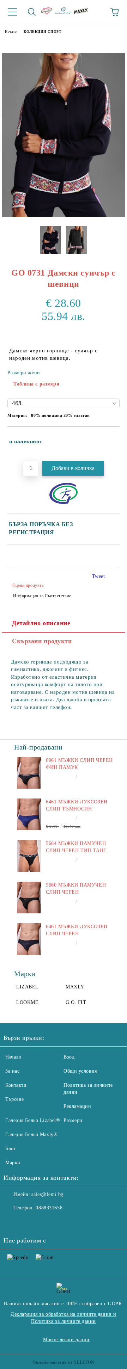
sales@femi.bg (47, 1194)
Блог (10, 1148)
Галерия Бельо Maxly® (31, 1134)
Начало (11, 31)
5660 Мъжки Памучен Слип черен (76, 888)
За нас (12, 1071)
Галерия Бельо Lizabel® (32, 1120)
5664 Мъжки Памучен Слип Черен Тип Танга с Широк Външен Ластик (77, 847)
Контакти (15, 1085)
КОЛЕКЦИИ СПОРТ (42, 31)
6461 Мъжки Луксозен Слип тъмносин (77, 805)
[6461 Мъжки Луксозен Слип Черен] (29, 939)
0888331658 (49, 1207)
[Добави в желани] (109, 438)
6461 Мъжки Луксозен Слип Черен (77, 930)
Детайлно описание (41, 623)
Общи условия (80, 1071)
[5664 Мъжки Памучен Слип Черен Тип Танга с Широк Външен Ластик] (29, 856)
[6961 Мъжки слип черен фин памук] (29, 773)
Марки (12, 1162)
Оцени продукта (27, 585)
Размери (73, 1120)
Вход (69, 1057)
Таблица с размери (36, 384)
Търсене (14, 1099)
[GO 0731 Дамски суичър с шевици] (63, 215)
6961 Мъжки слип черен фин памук (79, 764)
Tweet (98, 576)
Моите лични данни (66, 1339)
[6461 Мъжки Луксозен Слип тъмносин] (29, 814)
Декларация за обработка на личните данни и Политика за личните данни (63, 1318)
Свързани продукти (42, 641)
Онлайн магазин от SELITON (63, 1362)
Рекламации (77, 1106)
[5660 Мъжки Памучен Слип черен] (29, 897)
